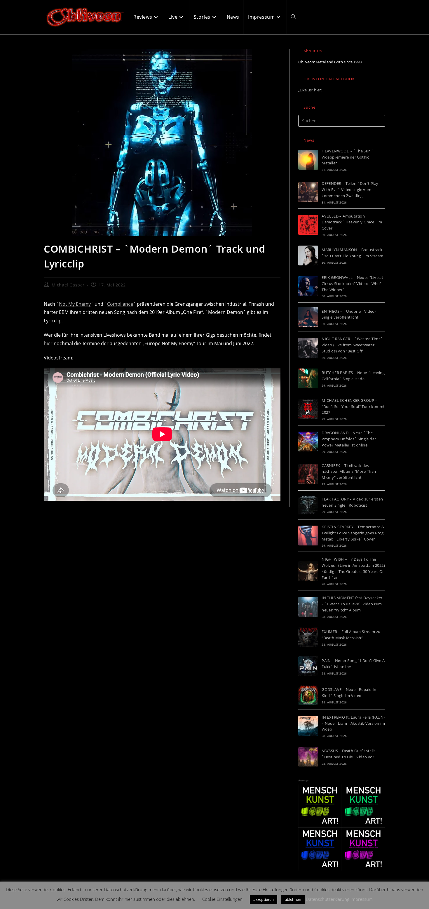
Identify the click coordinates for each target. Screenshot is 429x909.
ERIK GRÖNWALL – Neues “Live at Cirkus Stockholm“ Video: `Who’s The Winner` (352, 283)
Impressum (361, 899)
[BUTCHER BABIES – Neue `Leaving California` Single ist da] (308, 378)
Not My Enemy (75, 304)
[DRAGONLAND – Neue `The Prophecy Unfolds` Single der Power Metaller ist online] (308, 441)
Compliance (120, 304)
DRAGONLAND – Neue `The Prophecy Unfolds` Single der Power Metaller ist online (349, 439)
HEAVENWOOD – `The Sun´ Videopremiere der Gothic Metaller (347, 157)
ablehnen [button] (293, 899)
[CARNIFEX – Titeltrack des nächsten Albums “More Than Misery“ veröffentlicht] (308, 474)
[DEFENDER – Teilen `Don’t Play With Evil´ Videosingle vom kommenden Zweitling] (308, 192)
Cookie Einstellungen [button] (222, 899)
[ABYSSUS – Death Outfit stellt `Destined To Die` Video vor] (308, 757)
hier (48, 343)
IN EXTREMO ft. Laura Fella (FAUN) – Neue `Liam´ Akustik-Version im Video (353, 723)
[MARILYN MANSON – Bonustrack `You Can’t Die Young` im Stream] (308, 255)
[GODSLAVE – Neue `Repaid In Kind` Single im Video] (308, 695)
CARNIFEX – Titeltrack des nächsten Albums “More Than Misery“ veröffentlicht (349, 471)
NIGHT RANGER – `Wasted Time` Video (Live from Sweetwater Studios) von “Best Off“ (352, 345)
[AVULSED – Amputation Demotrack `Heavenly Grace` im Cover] (308, 225)
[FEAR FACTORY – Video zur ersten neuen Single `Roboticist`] (308, 505)
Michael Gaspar (68, 285)
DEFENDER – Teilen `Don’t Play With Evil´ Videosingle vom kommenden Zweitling (350, 189)
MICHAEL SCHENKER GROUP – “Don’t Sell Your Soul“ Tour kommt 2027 (353, 406)
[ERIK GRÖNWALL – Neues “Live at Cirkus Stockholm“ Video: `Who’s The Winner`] (308, 286)
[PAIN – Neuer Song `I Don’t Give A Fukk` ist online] (308, 666)
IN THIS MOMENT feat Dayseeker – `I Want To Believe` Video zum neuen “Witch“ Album (352, 604)
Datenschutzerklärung (327, 899)
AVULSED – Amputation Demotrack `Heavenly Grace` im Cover (352, 222)
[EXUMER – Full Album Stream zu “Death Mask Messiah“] (308, 637)
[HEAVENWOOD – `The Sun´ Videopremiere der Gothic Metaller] (308, 160)
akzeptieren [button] (263, 899)
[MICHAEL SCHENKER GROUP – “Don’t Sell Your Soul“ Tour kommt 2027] (308, 409)
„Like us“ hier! (310, 90)
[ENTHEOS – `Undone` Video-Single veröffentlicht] (308, 317)
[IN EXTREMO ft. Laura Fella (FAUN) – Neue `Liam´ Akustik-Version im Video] (308, 726)
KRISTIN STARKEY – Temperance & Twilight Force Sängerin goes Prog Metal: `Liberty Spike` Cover (353, 533)
